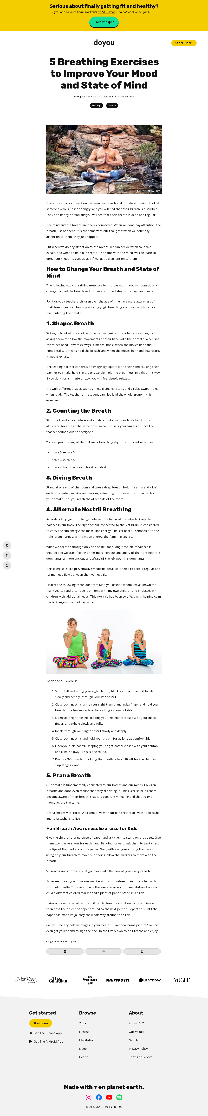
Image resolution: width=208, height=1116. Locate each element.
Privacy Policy (138, 1049)
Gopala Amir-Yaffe (86, 96)
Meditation (87, 1040)
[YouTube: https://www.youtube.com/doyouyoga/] (109, 1097)
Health (112, 105)
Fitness (84, 1032)
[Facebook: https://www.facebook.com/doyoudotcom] (99, 1097)
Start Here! (184, 43)
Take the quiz (104, 22)
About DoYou (138, 1023)
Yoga (82, 1023)
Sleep (83, 1049)
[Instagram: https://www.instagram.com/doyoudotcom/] (88, 1097)
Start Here (40, 1023)
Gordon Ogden (68, 941)
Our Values (136, 1032)
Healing (96, 105)
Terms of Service (140, 1057)
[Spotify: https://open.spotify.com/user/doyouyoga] (119, 1097)
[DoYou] (104, 43)
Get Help (135, 1040)
